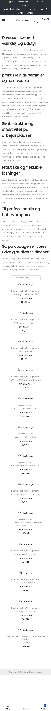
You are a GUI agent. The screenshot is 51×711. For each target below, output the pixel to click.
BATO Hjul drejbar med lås (25, 294)
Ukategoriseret (33, 291)
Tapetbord (25, 642)
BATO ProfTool (25, 298)
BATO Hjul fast (25, 351)
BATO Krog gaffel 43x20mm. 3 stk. (25, 465)
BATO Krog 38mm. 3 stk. (25, 437)
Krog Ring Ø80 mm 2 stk (25, 611)
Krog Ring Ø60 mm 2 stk (25, 582)
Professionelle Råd (20, 2)
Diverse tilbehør (18, 291)
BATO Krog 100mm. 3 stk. (25, 408)
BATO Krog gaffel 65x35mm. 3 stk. (25, 494)
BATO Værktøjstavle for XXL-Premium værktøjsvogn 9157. (25, 524)
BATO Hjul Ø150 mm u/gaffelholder (25, 380)
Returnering (30, 9)
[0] (45, 20)
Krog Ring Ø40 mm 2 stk (25, 554)
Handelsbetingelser (12, 9)
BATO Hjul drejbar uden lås (25, 323)
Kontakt (30, 13)
